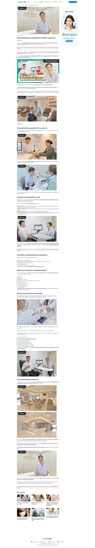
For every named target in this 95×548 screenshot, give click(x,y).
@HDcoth (37, 483)
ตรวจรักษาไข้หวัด (50, 545)
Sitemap (52, 543)
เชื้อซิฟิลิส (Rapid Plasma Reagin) (31, 338)
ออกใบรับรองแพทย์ (45, 545)
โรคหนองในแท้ (29, 208)
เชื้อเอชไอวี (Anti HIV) (23, 337)
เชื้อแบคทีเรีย (24, 208)
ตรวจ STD (22, 35)
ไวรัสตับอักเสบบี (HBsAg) (25, 341)
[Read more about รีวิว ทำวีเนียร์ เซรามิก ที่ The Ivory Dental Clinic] (38, 497)
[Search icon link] (67, 2)
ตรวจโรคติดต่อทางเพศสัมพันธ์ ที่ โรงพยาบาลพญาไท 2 (31, 91)
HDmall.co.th (46, 130)
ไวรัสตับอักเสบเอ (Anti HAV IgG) (28, 345)
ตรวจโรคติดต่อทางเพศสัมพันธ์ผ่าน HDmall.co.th (33, 482)
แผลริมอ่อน (40, 208)
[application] (31, 2)
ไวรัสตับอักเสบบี (27, 57)
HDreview (18, 35)
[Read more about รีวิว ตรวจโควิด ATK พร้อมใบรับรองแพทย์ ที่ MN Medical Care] (23, 512)
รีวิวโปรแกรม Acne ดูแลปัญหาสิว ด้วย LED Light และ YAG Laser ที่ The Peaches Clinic (52, 504)
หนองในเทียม (34, 208)
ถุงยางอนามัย (35, 261)
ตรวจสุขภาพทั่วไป (55, 545)
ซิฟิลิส (22, 57)
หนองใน (18, 57)
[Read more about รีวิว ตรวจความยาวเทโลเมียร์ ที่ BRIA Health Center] (23, 497)
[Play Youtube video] (38, 71)
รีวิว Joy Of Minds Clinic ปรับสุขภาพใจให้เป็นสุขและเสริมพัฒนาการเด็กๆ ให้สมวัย (38, 519)
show (21, 123)
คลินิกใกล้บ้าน (40, 545)
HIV (58, 56)
